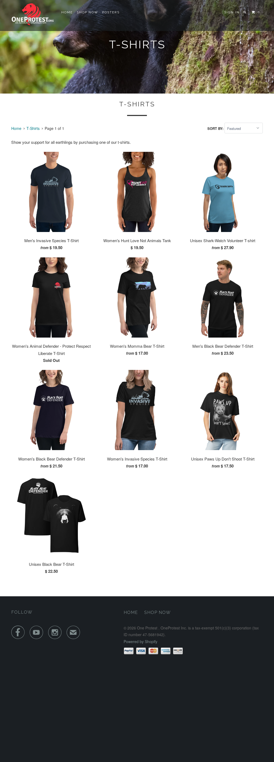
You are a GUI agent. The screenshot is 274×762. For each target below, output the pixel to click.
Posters (111, 12)
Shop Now (87, 12)
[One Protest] (32, 15)
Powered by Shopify (140, 641)
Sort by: (215, 128)
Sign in (231, 12)
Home (67, 12)
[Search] (245, 12)
